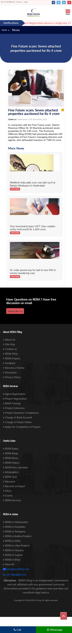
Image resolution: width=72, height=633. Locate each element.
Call (18, 629)
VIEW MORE (15, 189)
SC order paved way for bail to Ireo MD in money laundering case (33, 271)
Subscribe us (15, 311)
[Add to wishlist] (62, 111)
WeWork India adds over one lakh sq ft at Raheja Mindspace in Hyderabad (32, 184)
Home (4, 30)
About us (19, 2)
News (16, 30)
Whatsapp (55, 629)
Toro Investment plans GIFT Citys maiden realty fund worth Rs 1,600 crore (32, 228)
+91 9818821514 (8, 2)
